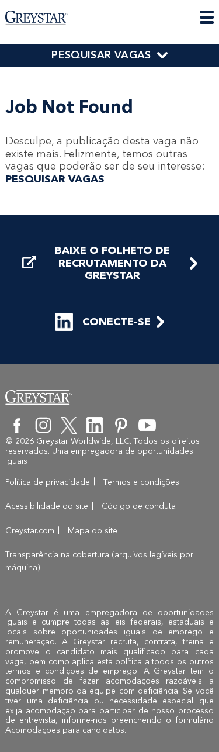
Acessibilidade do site (46, 506)
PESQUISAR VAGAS (101, 55)
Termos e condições (141, 482)
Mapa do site (92, 531)
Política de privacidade (47, 482)
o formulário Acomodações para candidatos (109, 725)
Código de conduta (139, 506)
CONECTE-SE (116, 321)
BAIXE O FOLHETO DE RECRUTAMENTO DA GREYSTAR (112, 263)
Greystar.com (29, 531)
